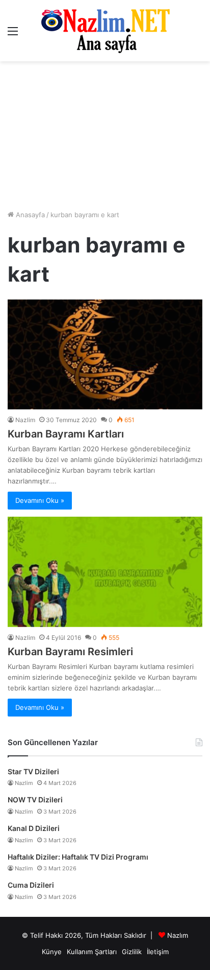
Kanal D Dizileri (34, 828)
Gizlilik (132, 952)
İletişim (158, 952)
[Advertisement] (105, 135)
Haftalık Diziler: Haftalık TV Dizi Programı (78, 856)
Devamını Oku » (39, 500)
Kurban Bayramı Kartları (66, 434)
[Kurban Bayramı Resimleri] (105, 572)
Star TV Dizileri (33, 771)
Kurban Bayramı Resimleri (70, 651)
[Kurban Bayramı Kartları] (105, 354)
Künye (52, 952)
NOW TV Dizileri (35, 799)
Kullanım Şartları (92, 952)
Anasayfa (29, 215)
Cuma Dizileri (31, 885)
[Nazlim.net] (105, 30)
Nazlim (25, 420)
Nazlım (177, 935)
